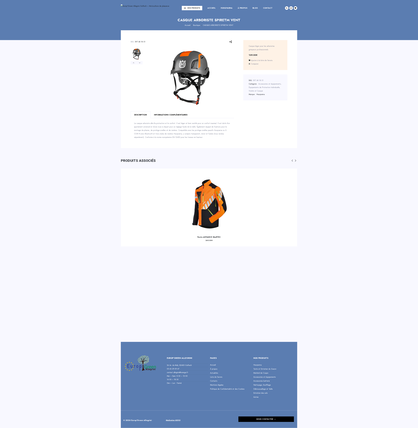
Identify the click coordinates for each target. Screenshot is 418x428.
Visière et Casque (256, 91)
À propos (242, 8)
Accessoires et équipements (269, 84)
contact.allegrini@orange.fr (177, 372)
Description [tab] (140, 115)
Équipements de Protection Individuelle (264, 87)
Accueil (211, 8)
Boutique (196, 25)
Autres (256, 397)
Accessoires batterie (261, 381)
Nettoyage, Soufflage (262, 385)
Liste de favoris (216, 377)
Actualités (214, 373)
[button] (266, 419)
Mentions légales (216, 385)
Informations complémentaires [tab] (170, 115)
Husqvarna (227, 8)
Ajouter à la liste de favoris (261, 60)
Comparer (255, 64)
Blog (255, 8)
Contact (267, 8)
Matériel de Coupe (260, 373)
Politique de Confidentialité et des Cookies (227, 389)
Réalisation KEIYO (173, 420)
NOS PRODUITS (193, 8)
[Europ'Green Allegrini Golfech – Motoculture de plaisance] (145, 8)
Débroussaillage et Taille (263, 389)
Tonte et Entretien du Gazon (264, 369)
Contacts (213, 381)
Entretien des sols (260, 393)
